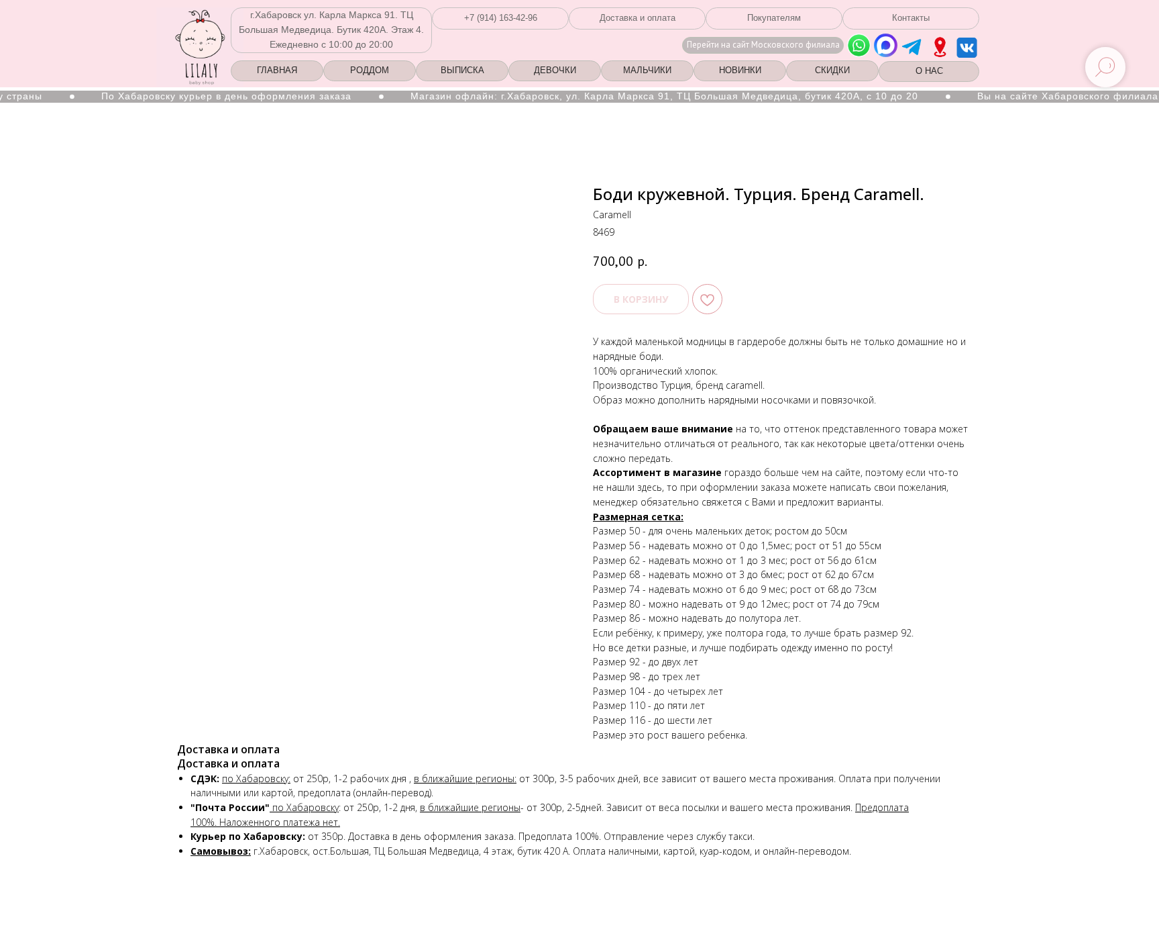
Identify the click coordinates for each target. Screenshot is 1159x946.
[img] (940, 47)
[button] (500, 18)
